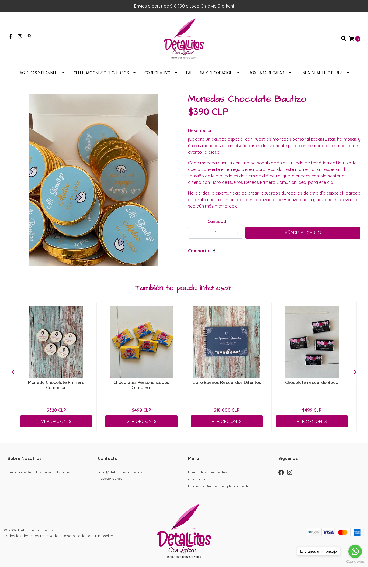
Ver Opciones (56, 421)
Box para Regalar (266, 72)
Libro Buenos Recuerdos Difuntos (226, 382)
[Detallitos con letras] (184, 38)
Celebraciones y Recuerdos (101, 72)
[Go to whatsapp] (355, 551)
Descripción (200, 130)
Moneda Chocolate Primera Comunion (56, 385)
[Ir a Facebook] (11, 36)
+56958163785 (110, 479)
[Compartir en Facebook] (214, 250)
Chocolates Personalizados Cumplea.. (141, 385)
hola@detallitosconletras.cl (122, 472)
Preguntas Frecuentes (207, 472)
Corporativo (157, 72)
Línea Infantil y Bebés (321, 72)
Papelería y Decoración (209, 72)
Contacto (196, 479)
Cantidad (216, 221)
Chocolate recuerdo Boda (311, 382)
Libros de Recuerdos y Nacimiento (218, 486)
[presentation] (13, 372)
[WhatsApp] (29, 36)
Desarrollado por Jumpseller (87, 535)
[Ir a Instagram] (20, 36)
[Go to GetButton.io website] (355, 561)
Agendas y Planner (39, 72)
